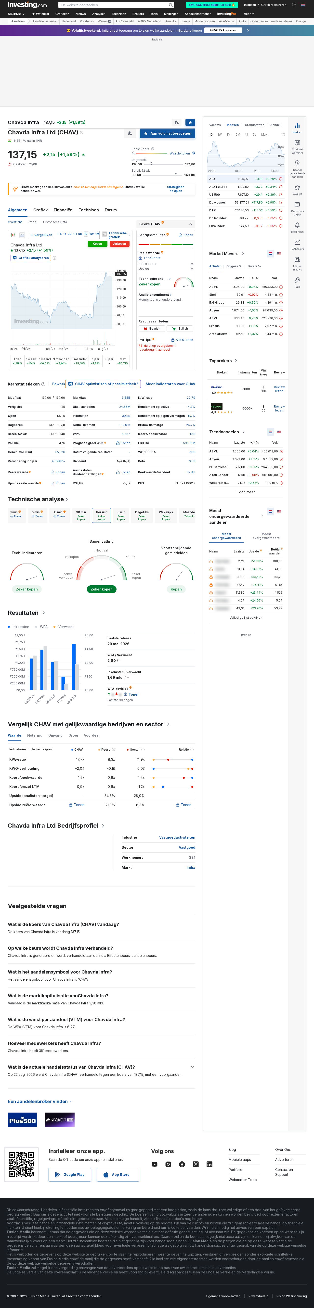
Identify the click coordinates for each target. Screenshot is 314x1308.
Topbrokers (220, 360)
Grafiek (40, 209)
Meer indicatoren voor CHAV (170, 384)
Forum (111, 209)
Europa (185, 21)
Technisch (88, 209)
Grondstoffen (254, 125)
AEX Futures (218, 187)
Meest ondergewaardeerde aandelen (229, 516)
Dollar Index (218, 218)
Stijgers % (234, 266)
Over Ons (283, 1149)
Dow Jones (217, 202)
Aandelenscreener (198, 14)
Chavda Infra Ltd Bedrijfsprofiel (53, 825)
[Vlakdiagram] (22, 235)
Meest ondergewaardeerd (226, 536)
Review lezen (279, 389)
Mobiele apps (240, 1159)
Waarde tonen (180, 153)
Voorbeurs (87, 21)
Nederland (69, 21)
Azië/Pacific (227, 21)
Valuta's (215, 125)
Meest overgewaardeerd (266, 536)
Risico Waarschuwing (291, 1296)
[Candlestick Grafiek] (12, 235)
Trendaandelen (224, 431)
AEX (212, 179)
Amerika (170, 21)
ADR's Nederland (149, 21)
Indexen (233, 125)
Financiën (63, 209)
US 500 (214, 194)
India (191, 867)
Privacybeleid (258, 1296)
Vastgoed (187, 847)
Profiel (32, 222)
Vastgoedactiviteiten (177, 837)
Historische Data (55, 222)
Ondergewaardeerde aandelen (271, 21)
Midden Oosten (205, 21)
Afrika (242, 21)
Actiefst (215, 266)
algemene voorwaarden (223, 1296)
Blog (232, 1149)
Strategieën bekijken (175, 189)
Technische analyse (36, 499)
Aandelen (18, 21)
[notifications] (294, 4)
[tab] (16, 515)
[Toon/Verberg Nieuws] (104, 234)
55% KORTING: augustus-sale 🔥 (212, 5)
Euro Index (217, 226)
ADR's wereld (125, 21)
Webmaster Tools (243, 1180)
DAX (212, 210)
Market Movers (223, 253)
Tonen (79, 805)
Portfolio (235, 1169)
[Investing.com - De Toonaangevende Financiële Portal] (27, 4)
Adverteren (284, 1159)
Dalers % (254, 266)
